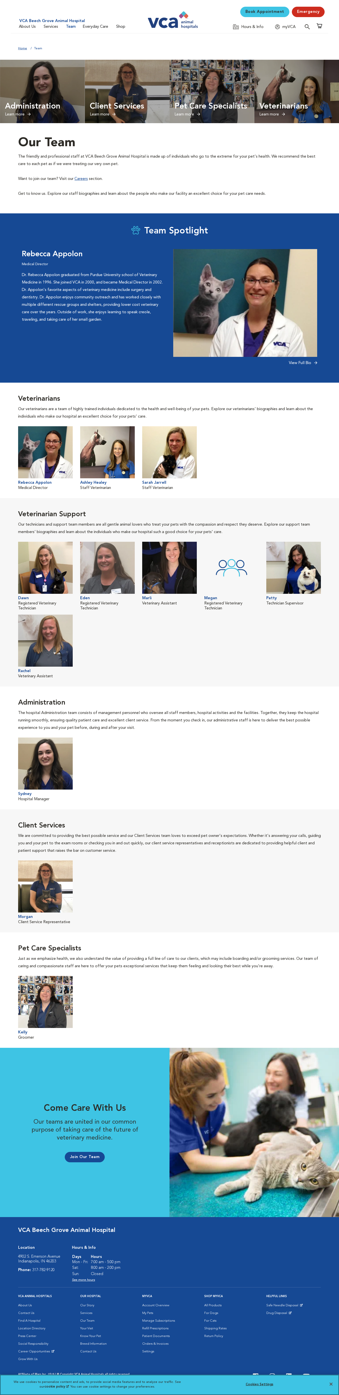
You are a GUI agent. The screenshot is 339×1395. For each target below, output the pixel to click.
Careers (81, 179)
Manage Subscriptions (158, 1320)
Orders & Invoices (155, 1343)
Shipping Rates (215, 1328)
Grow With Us (27, 1359)
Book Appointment (264, 12)
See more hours (83, 1279)
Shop (120, 27)
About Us (27, 27)
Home (22, 48)
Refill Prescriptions (155, 1328)
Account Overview (155, 1305)
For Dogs (211, 1313)
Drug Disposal (278, 1314)
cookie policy (56, 1386)
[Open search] (308, 27)
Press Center (27, 1336)
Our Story (87, 1305)
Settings (148, 1351)
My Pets (147, 1313)
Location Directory (31, 1328)
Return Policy (213, 1336)
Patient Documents (156, 1336)
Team (71, 27)
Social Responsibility (33, 1343)
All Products (213, 1305)
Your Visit (86, 1328)
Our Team (87, 1320)
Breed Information (93, 1343)
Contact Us (26, 1313)
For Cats (210, 1320)
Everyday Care (95, 27)
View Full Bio (300, 363)
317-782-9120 (43, 1270)
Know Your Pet (90, 1336)
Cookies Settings (259, 1384)
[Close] (331, 1384)
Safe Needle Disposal (283, 1306)
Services (51, 27)
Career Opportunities (35, 1352)
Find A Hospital (29, 1320)
